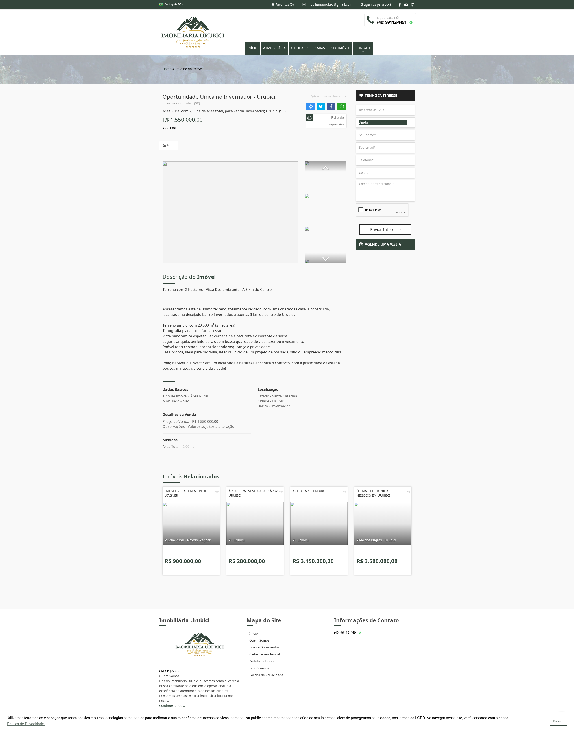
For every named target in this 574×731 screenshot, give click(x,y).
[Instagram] (412, 4)
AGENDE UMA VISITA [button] (382, 244)
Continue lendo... (172, 705)
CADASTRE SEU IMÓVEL (332, 48)
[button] (325, 166)
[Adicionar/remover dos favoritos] (217, 491)
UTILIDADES (300, 48)
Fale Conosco (258, 668)
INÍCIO (252, 48)
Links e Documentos (263, 647)
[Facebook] (399, 4)
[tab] (385, 95)
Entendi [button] (559, 721)
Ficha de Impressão (336, 120)
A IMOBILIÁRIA (274, 48)
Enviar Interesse (385, 229)
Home (167, 69)
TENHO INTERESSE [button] (380, 95)
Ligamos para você (377, 4)
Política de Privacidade (265, 675)
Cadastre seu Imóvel (264, 654)
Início (253, 633)
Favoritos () (284, 4)
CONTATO (362, 48)
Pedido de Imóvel (261, 661)
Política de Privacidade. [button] (26, 724)
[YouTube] (406, 4)
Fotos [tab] (170, 145)
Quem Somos (258, 640)
